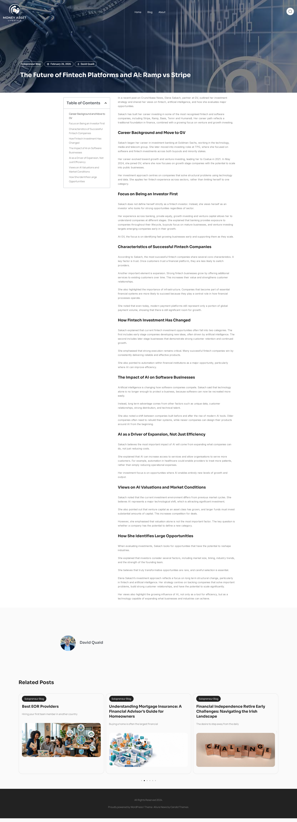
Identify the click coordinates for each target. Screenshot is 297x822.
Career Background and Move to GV (87, 116)
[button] (105, 103)
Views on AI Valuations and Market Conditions (84, 169)
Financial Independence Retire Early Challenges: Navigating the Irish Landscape (230, 711)
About (162, 12)
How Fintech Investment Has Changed (85, 140)
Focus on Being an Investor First (87, 123)
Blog (149, 12)
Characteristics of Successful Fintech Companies (86, 131)
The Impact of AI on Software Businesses (85, 150)
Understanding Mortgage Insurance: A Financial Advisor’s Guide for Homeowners (145, 711)
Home (138, 12)
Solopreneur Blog (31, 64)
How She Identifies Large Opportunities (83, 179)
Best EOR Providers (40, 706)
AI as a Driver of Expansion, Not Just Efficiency (86, 160)
